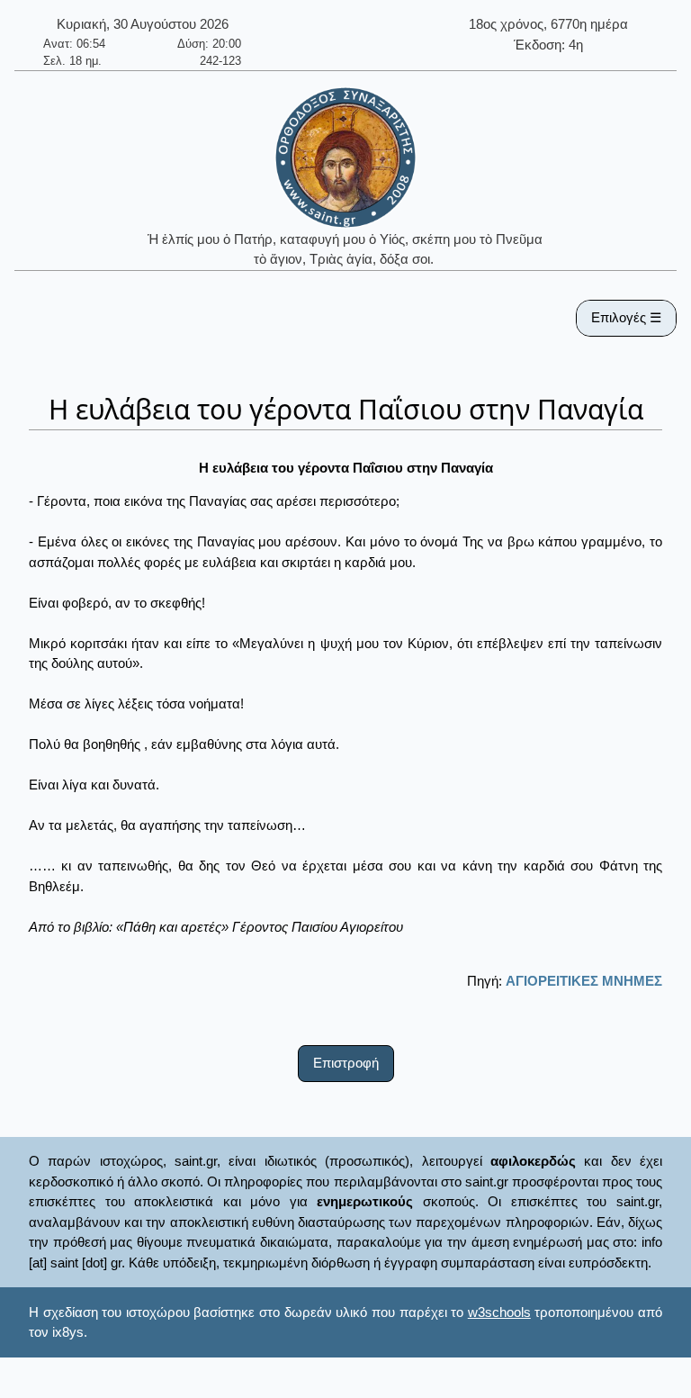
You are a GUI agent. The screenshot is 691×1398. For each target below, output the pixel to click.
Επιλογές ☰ (626, 317)
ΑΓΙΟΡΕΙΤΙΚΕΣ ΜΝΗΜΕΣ (584, 980)
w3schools (499, 1312)
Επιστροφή (346, 1062)
